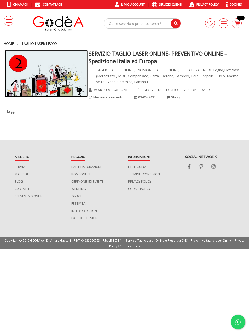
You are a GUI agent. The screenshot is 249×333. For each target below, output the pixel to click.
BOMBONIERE (81, 174)
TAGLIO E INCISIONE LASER (187, 90)
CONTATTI (22, 188)
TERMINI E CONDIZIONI (144, 174)
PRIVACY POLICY (139, 181)
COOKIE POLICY (139, 188)
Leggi (11, 111)
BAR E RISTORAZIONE (86, 167)
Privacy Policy (207, 4)
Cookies (236, 4)
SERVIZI (20, 167)
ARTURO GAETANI (112, 90)
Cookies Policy (130, 246)
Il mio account (133, 4)
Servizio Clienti (170, 4)
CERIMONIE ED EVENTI (87, 181)
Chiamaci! (20, 4)
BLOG (148, 90)
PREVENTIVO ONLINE (29, 196)
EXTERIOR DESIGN (84, 218)
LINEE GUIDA (137, 167)
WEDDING (78, 188)
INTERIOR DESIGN (84, 210)
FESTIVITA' (78, 203)
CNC (159, 90)
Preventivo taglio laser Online (211, 240)
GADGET (77, 196)
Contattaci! (52, 4)
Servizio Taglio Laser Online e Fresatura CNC (157, 240)
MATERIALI (22, 174)
